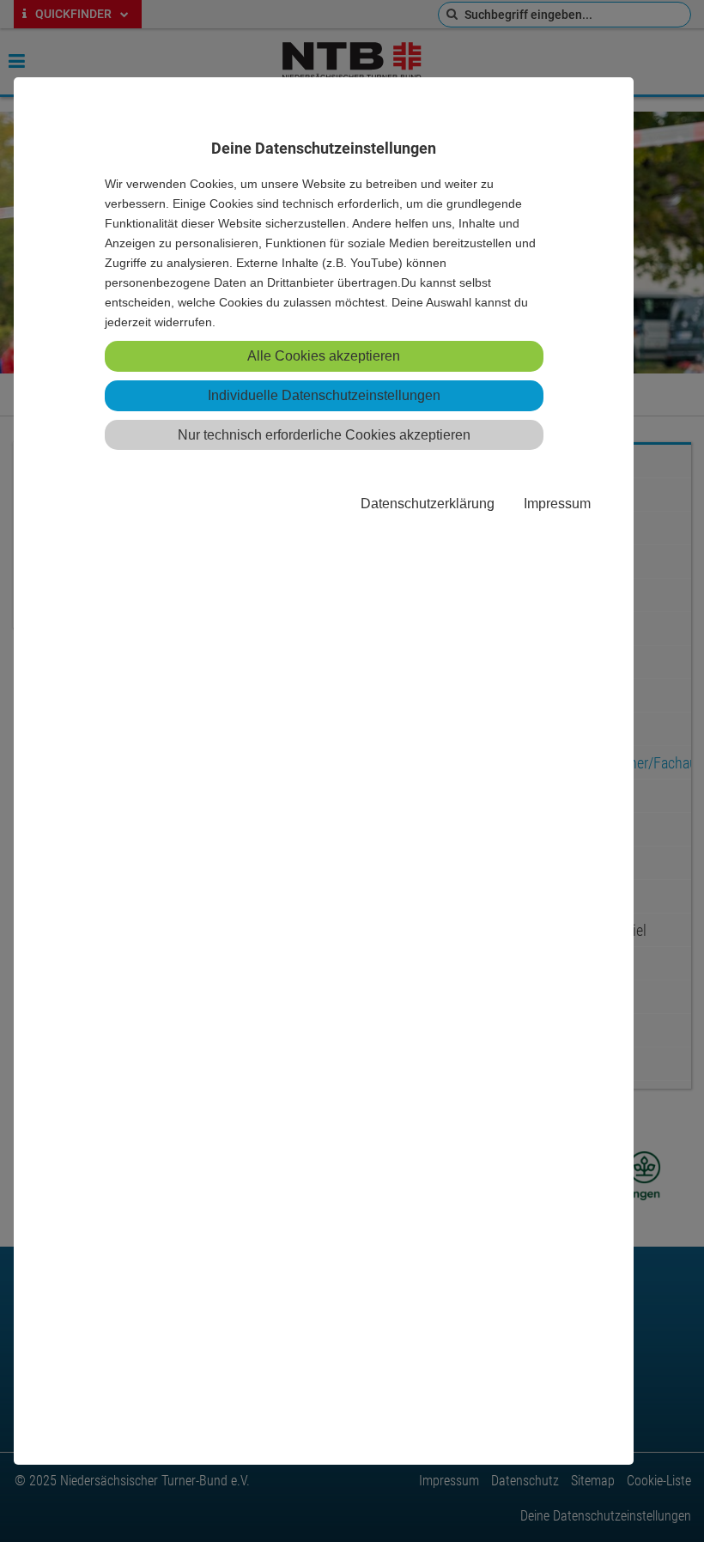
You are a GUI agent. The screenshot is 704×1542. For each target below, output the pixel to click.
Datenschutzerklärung (428, 503)
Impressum (557, 503)
